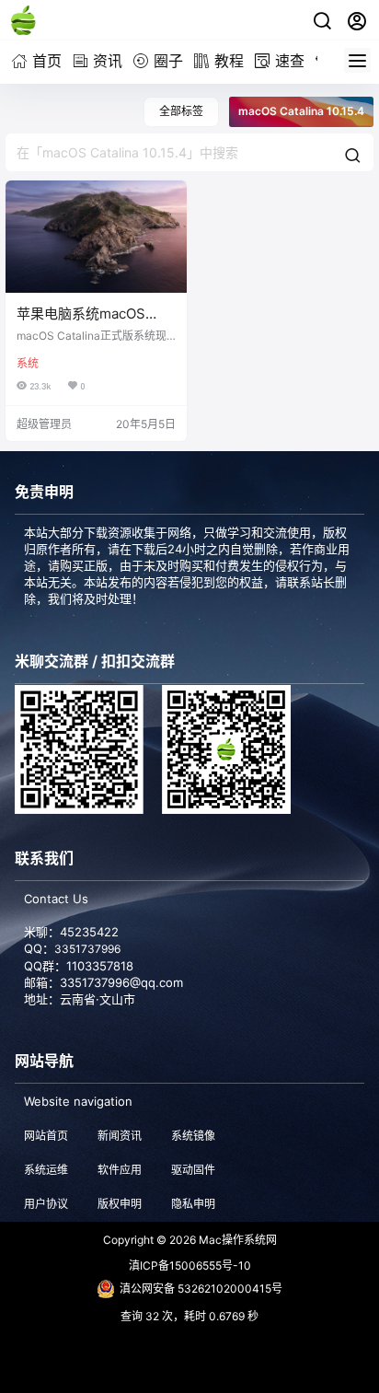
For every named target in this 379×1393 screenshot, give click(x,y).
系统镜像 (193, 1136)
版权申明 (120, 1204)
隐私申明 (193, 1204)
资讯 (107, 61)
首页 (47, 61)
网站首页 (46, 1136)
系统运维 (46, 1170)
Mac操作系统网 (236, 1240)
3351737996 (87, 949)
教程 (229, 61)
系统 (28, 363)
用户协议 (46, 1204)
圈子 (168, 61)
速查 (289, 61)
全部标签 (181, 111)
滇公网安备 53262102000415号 (201, 1288)
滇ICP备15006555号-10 (190, 1265)
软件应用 (120, 1170)
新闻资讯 (120, 1136)
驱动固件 (193, 1170)
